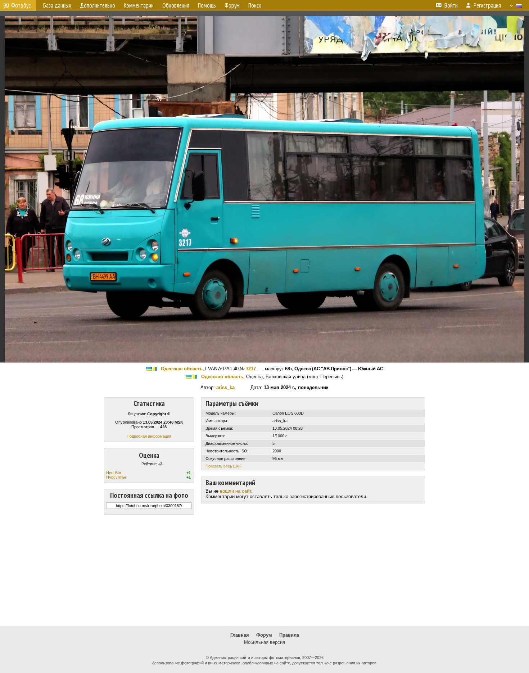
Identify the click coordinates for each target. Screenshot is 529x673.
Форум (264, 635)
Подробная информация (149, 436)
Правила (289, 635)
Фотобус (21, 5)
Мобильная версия (264, 642)
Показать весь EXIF (223, 466)
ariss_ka (225, 387)
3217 (251, 368)
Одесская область (182, 368)
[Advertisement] (264, 570)
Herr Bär (113, 472)
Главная (239, 635)
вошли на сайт (235, 491)
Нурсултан (116, 477)
